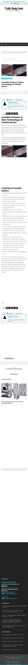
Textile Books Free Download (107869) (12, 634)
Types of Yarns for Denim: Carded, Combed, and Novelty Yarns (14, 616)
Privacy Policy (15, 661)
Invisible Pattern (9, 358)
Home (7, 661)
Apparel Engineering (7, 78)
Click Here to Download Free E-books (14, 1)
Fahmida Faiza (5, 80)
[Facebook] (11, 3)
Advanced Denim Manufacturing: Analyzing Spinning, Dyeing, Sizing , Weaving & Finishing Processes (12, 621)
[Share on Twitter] (9, 114)
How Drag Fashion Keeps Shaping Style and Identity (14, 606)
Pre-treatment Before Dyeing (14, 368)
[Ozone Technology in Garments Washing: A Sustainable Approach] (14, 391)
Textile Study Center (19, 656)
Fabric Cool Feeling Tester (14, 664)
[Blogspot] (17, 3)
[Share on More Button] (17, 114)
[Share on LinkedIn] (12, 114)
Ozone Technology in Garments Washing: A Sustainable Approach (12, 402)
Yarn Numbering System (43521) (10, 649)
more (26, 92)
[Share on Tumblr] (14, 114)
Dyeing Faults (14, 373)
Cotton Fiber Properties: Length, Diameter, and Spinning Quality (14, 626)
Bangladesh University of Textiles (9, 588)
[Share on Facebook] (7, 114)
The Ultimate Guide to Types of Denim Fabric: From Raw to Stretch (12, 611)
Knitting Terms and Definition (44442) (12, 641)
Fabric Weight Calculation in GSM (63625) (13, 638)
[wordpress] (14, 3)
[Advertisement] (14, 27)
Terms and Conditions (12, 662)
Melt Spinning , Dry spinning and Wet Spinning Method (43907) (12, 645)
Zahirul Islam (18, 658)
